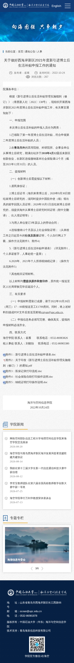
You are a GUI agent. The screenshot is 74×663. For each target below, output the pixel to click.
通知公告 (30, 51)
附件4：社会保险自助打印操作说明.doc (29, 376)
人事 (39, 51)
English (56, 6)
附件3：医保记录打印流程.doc (24, 371)
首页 (20, 51)
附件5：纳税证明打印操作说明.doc (26, 382)
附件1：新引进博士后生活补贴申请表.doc (31, 354)
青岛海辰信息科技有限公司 (35, 630)
